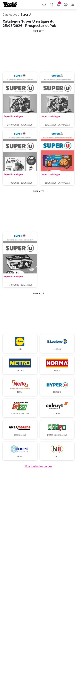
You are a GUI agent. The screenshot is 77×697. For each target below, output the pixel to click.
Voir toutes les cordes (38, 466)
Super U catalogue (13, 116)
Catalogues (10, 14)
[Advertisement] (38, 51)
